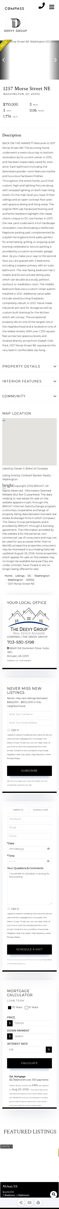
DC (29, 575)
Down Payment (18, 1030)
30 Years (17, 1007)
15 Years (33, 1007)
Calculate (29, 1063)
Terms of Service (15, 963)
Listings (20, 575)
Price (11, 1017)
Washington (42, 575)
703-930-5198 (20, 642)
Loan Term (15, 1000)
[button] (5, 60)
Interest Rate (17, 1043)
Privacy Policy (13, 758)
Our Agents (25, 661)
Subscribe (29, 770)
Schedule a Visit (40, 810)
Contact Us (12, 661)
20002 (30, 579)
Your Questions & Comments (25, 868)
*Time (10, 855)
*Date (10, 843)
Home (8, 575)
